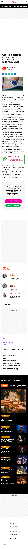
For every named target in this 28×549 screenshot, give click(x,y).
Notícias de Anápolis (20, 6)
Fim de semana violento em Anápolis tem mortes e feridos (13, 350)
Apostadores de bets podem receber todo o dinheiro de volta (14, 278)
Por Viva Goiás (11, 67)
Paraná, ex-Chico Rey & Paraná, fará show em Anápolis (7, 471)
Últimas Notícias (6, 6)
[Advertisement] (14, 34)
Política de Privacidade (14, 531)
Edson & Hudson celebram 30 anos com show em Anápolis (7, 461)
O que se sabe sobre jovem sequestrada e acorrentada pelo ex (12, 369)
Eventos (5, 415)
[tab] (4, 385)
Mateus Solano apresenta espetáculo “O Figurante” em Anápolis (7, 450)
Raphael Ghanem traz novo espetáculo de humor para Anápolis (7, 430)
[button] (3, 74)
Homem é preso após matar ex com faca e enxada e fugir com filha (12, 364)
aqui (7, 136)
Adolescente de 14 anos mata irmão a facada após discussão (13, 359)
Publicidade (14, 529)
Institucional (14, 523)
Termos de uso (14, 534)
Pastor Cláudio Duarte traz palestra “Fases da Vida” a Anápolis (7, 440)
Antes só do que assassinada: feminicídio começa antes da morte (14, 288)
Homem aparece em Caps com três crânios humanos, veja (12, 354)
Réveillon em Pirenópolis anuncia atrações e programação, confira (7, 481)
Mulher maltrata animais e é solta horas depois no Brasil (15, 296)
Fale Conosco (14, 526)
